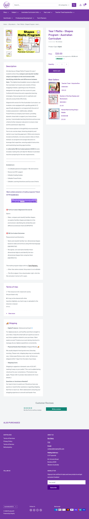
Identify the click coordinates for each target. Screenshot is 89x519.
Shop (5, 12)
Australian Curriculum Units (30, 12)
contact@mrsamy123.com (56, 449)
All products (12, 24)
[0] (84, 5)
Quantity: (51, 64)
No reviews (59, 41)
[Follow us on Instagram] (34, 510)
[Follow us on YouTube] (37, 510)
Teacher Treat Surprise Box (63, 12)
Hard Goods (7, 18)
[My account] (80, 5)
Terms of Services (9, 438)
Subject (14, 12)
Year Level (47, 12)
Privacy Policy (7, 441)
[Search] (74, 5)
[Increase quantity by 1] (66, 64)
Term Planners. (33, 265)
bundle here (15, 194)
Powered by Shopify (9, 513)
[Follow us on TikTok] (41, 510)
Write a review (56, 409)
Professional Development (24, 18)
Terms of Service (8, 444)
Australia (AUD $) (8, 506)
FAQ (49, 442)
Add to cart (56, 71)
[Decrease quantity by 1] (57, 64)
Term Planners (41, 18)
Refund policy (7, 447)
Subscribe (53, 487)
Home (5, 24)
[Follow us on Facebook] (31, 510)
